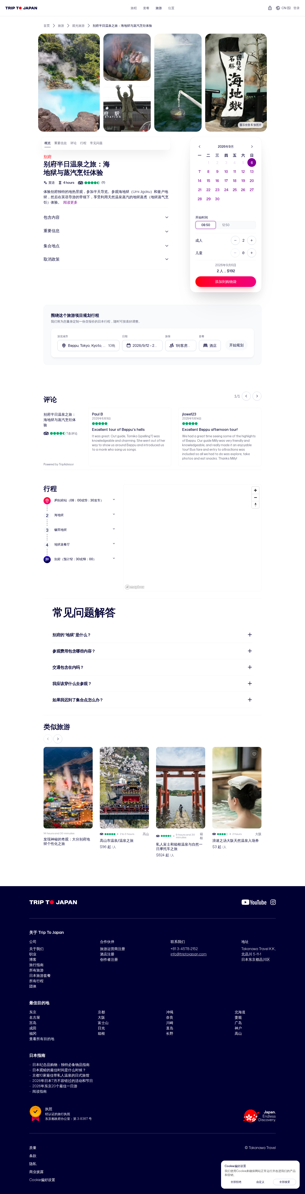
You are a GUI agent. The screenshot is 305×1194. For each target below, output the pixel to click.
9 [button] (217, 171)
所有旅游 (36, 970)
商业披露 (36, 1171)
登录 (296, 8)
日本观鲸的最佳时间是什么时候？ (59, 1069)
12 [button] (243, 171)
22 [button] (208, 189)
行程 (83, 143)
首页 (47, 25)
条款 (32, 1155)
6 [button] (252, 162)
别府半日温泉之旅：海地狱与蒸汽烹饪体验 (122, 25)
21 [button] (199, 189)
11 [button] (234, 171)
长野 (169, 1033)
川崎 (169, 1022)
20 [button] (252, 180)
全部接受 (284, 1182)
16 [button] (217, 180)
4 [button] (235, 162)
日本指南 (37, 1055)
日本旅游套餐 (40, 975)
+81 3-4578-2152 (184, 948)
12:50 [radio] (226, 225)
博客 (32, 959)
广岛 (238, 1022)
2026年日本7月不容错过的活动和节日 (62, 1080)
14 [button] (199, 180)
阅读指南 (39, 1091)
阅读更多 (70, 202)
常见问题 (96, 143)
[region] (192, 538)
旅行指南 (36, 964)
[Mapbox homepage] (134, 587)
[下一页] (252, 146)
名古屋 (34, 1017)
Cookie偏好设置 (42, 1179)
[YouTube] (254, 902)
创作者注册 (109, 959)
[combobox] (210, 345)
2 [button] (217, 162)
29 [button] (208, 198)
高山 (238, 1033)
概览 (47, 143)
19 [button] (243, 180)
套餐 (146, 8)
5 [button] (243, 162)
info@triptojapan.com (189, 954)
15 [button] (208, 180)
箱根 (101, 1033)
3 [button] (226, 162)
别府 (48, 156)
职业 (32, 954)
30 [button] (217, 198)
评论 (73, 143)
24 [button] (226, 189)
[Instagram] (273, 902)
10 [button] (226, 171)
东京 (32, 1012)
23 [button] (217, 189)
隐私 (32, 1163)
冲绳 (169, 1012)
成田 (32, 1028)
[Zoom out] (255, 497)
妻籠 (238, 1017)
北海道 (240, 1012)
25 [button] (235, 189)
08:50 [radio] (205, 225)
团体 (32, 986)
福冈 (32, 1033)
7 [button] (199, 171)
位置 (171, 8)
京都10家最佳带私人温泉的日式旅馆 (60, 1075)
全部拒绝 (236, 1182)
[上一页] (199, 146)
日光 (101, 1028)
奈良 (169, 1017)
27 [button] (252, 189)
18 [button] (234, 180)
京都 (101, 1012)
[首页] (21, 8)
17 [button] (226, 180)
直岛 (169, 1028)
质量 (32, 1147)
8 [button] (208, 171)
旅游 (159, 8)
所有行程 (36, 980)
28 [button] (200, 198)
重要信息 (60, 143)
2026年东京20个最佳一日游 (54, 1086)
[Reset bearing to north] (255, 504)
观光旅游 (78, 25)
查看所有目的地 (41, 1038)
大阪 (101, 1017)
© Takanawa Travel (260, 1147)
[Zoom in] (255, 490)
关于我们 (36, 948)
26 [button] (243, 189)
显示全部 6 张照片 (250, 125)
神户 (238, 1028)
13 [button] (252, 171)
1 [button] (208, 162)
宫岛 (32, 1022)
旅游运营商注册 (112, 948)
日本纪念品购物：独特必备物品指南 (61, 1064)
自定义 (260, 1182)
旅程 (134, 8)
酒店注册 (107, 954)
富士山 (103, 1022)
